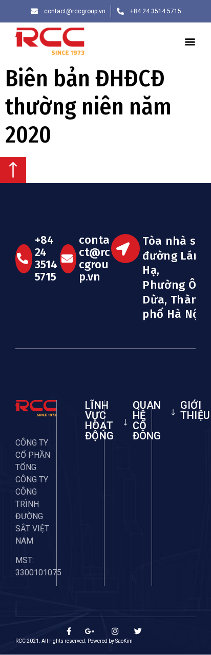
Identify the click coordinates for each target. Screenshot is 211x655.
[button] (190, 41)
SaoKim (124, 641)
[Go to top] (13, 180)
